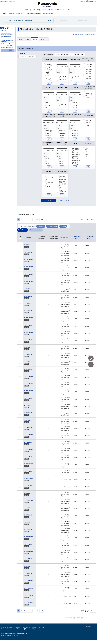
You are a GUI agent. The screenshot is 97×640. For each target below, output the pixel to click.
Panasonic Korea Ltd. (18, 629)
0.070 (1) (75, 131)
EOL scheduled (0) (64, 54)
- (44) (48, 186)
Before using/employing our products (76, 617)
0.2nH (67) (89, 64)
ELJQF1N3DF (28, 347)
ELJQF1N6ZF (28, 413)
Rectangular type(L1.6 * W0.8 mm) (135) (76, 156)
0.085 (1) (75, 135)
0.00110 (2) (62, 80)
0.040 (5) (62, 133)
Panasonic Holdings (30, 629)
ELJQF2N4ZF (28, 573)
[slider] (57, 64)
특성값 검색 (64, 20)
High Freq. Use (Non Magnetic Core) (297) (49, 70)
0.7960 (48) (62, 105)
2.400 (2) (49, 133)
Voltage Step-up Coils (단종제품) (7, 41)
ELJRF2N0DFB (28, 464)
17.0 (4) (74, 107)
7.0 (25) (48, 107)
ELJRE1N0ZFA (28, 267)
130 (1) (61, 163)
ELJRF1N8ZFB (28, 456)
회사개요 (3, 627)
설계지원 (58, 10)
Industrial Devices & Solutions (8, 1)
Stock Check (82, 20)
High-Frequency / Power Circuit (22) (62, 189)
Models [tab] (35, 39)
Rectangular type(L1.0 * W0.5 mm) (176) (76, 150)
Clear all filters (64, 200)
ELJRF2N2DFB (28, 551)
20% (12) (88, 120)
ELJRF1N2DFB (28, 332)
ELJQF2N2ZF (28, 529)
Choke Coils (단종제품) (7, 47)
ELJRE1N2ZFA (28, 325)
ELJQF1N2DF (28, 303)
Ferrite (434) (49, 183)
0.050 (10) (62, 135)
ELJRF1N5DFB (28, 391)
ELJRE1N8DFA (28, 435)
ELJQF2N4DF (28, 566)
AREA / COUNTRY (90, 626)
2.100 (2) (49, 131)
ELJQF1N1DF (28, 289)
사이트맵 (9, 627)
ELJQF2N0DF (28, 507)
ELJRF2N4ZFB (28, 588)
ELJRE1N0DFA (28, 259)
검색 (49, 200)
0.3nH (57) (89, 67)
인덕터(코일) (19, 13)
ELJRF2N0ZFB (28, 471)
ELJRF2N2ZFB (28, 559)
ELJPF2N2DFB (28, 486)
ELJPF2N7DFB (28, 602)
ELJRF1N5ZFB (28, 398)
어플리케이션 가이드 (39, 10)
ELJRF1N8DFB (28, 449)
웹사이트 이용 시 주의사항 (20, 627)
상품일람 (28, 10)
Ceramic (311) (49, 178)
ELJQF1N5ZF (28, 369)
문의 (68, 10)
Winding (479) (88, 155)
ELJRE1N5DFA (28, 376)
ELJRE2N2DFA (28, 537)
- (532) (88, 97)
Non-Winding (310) (88, 150)
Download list (53, 226)
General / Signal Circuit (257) (62, 183)
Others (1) (89, 78)
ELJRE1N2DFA (28, 318)
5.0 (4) (48, 105)
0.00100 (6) (62, 77)
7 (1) (47, 163)
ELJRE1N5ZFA (28, 383)
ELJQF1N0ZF (28, 252)
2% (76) (88, 71)
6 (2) (47, 161)
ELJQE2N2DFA (28, 493)
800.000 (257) (88, 94)
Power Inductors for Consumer (6, 37)
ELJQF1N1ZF (28, 296)
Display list (41, 226)
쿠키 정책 (83, 1)
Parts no (22, 53)
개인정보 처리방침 (33, 627)
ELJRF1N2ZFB (28, 340)
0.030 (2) (62, 131)
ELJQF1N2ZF (28, 310)
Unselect (63, 226)
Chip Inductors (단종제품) (33, 13)
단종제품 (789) (78, 54)
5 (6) (47, 159)
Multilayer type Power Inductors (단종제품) (7, 44)
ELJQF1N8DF (28, 420)
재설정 (48, 83)
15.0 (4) (74, 105)
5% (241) (88, 76)
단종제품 (11, 13)
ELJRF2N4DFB (28, 580)
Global (94, 1)
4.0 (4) (48, 103)
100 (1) (61, 161)
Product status (48, 54)
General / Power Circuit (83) (62, 178)
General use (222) (49, 65)
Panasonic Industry (6, 629)
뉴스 (64, 10)
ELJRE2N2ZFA (28, 544)
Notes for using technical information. (85, 34)
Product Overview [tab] (23, 39)
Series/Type (64, 237)
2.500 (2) (49, 135)
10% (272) (89, 69)
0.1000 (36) (75, 77)
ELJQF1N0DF (28, 245)
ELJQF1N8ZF (28, 427)
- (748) (88, 125)
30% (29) (88, 122)
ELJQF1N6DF (28, 405)
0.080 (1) (75, 133)
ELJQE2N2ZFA (28, 500)
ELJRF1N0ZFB (28, 281)
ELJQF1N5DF (28, 361)
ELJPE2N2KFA (28, 478)
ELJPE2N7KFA (28, 595)
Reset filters (21, 230)
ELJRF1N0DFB (28, 274)
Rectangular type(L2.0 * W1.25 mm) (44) (76, 163)
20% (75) (88, 74)
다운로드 (50, 10)
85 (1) (61, 159)
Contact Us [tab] (43, 39)
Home (4, 13)
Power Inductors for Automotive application (7, 33)
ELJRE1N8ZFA (28, 442)
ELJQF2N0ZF (28, 515)
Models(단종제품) (48, 13)
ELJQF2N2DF (28, 522)
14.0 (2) (74, 103)
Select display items (36, 230)
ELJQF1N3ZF (28, 354)
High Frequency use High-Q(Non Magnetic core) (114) (49, 79)
